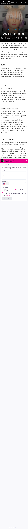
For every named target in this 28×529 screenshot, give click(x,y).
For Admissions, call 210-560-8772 (14, 38)
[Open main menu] (25, 2)
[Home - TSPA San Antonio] (6, 2)
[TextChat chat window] (14, 344)
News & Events (14, 29)
